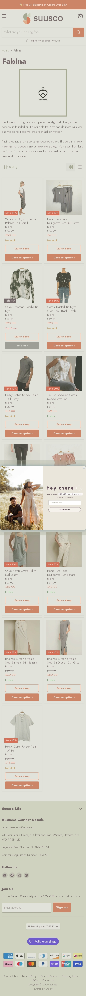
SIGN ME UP (64, 509)
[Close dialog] (84, 468)
